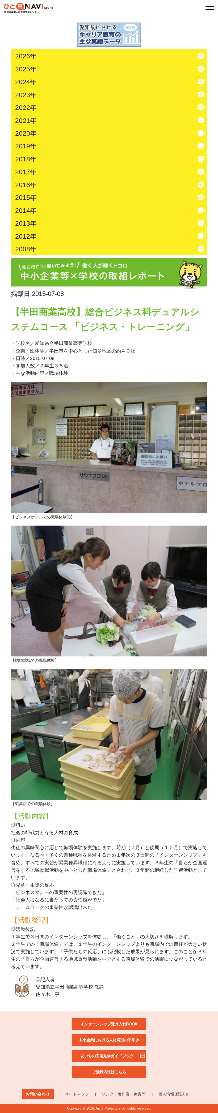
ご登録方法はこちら (109, 1071)
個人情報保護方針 (174, 1094)
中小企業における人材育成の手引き (109, 1040)
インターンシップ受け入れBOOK (109, 1024)
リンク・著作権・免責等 (123, 1094)
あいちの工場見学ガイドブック (107, 1056)
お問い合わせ (38, 1094)
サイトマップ (77, 1094)
